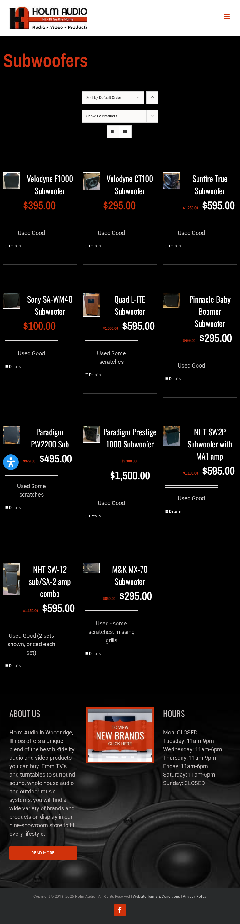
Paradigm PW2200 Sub (50, 438)
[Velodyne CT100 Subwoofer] (91, 183)
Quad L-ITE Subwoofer (129, 305)
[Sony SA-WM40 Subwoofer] (11, 303)
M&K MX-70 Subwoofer (130, 575)
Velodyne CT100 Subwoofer (130, 184)
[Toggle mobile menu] (227, 16)
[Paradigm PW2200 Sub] (11, 437)
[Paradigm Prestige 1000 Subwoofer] (91, 437)
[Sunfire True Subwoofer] (171, 183)
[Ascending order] (152, 97)
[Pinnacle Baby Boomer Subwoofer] (171, 303)
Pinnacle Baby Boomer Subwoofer (210, 311)
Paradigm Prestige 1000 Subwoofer (130, 438)
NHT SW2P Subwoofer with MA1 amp (210, 444)
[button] (11, 462)
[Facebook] (120, 910)
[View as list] (125, 132)
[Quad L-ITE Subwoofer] (91, 307)
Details (15, 246)
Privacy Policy (195, 896)
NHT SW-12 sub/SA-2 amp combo (50, 581)
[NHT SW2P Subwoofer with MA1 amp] (171, 439)
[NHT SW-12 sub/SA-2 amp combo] (11, 581)
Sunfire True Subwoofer (210, 184)
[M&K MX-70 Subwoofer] (91, 570)
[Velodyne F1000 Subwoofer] (11, 183)
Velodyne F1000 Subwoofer (50, 184)
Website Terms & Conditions (156, 896)
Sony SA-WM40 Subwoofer (49, 305)
